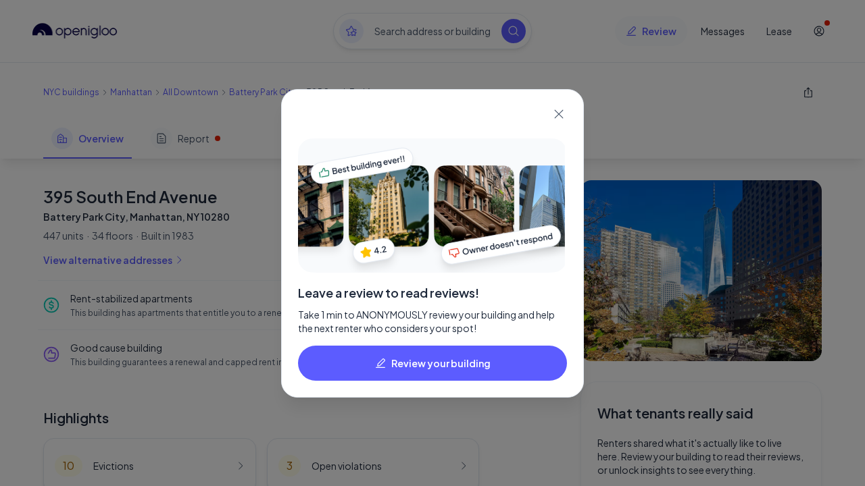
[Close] (558, 114)
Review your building (441, 363)
